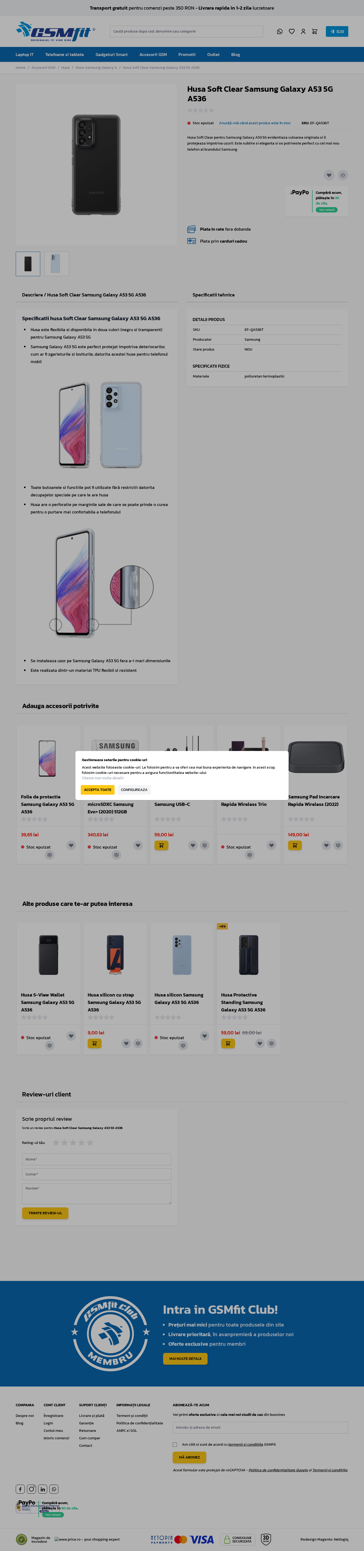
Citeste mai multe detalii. (103, 778)
